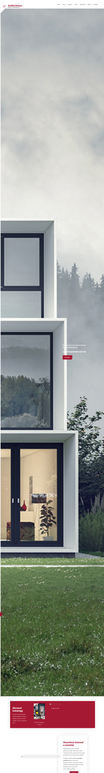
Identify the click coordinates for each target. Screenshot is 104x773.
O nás (75, 4)
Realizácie (82, 4)
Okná (58, 4)
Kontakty (95, 4)
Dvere (64, 4)
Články (89, 4)
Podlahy (70, 4)
